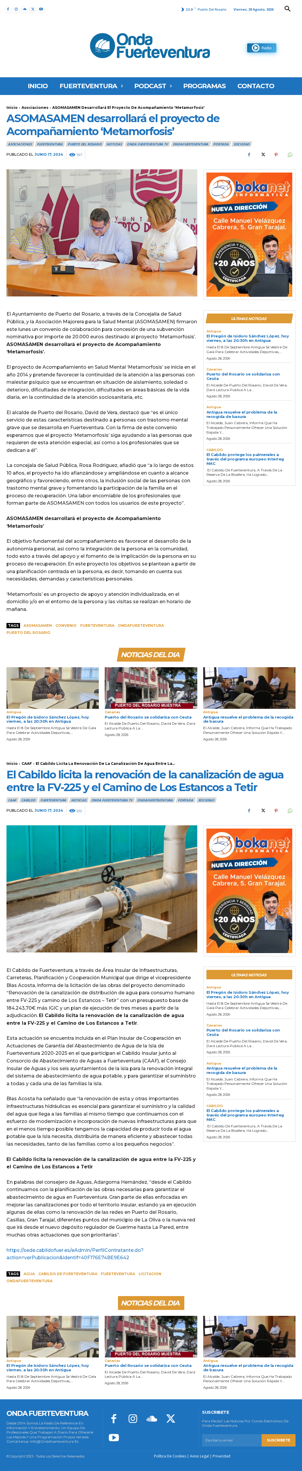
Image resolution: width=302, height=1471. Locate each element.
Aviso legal (199, 1456)
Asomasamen (38, 625)
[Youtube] (41, 9)
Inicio (12, 107)
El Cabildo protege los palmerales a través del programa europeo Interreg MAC (245, 459)
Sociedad (242, 144)
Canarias (214, 369)
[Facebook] (8, 9)
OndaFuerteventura (191, 144)
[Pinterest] (276, 154)
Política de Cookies (170, 1456)
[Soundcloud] (24, 9)
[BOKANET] (249, 235)
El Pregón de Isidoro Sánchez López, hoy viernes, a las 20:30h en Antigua (247, 338)
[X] (32, 9)
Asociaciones (35, 107)
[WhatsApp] (290, 154)
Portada (221, 144)
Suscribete (278, 1440)
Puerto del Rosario (84, 144)
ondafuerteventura (141, 625)
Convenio (66, 625)
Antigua (213, 331)
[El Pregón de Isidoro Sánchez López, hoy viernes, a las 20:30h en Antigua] (52, 688)
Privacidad (221, 1456)
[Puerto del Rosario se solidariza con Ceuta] (151, 688)
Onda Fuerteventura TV (147, 144)
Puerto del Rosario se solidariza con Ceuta (243, 376)
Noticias (114, 144)
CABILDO (214, 450)
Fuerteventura (97, 625)
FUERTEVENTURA (50, 144)
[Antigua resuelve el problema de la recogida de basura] (249, 688)
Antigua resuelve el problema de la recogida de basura (241, 414)
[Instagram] (16, 9)
